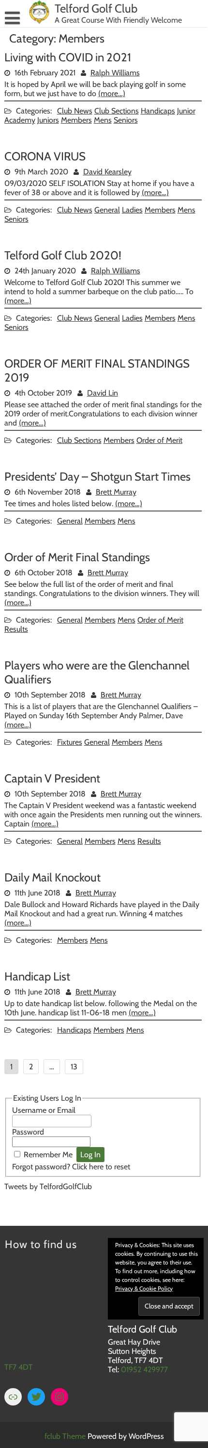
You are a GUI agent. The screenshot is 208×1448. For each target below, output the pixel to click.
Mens (103, 120)
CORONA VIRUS (45, 156)
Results (16, 629)
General (107, 209)
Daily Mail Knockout (52, 877)
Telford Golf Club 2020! (62, 255)
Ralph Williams (115, 72)
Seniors (126, 120)
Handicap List (37, 976)
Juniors (48, 120)
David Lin (102, 392)
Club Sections (116, 110)
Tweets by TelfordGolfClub (48, 1186)
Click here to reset (101, 1166)
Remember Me (48, 1154)
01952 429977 (144, 1369)
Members (76, 120)
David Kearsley (107, 171)
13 (74, 1066)
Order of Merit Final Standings (77, 557)
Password (28, 1131)
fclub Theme (66, 1436)
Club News (74, 110)
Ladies (132, 209)
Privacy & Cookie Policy (144, 1288)
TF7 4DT (18, 1367)
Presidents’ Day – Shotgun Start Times (97, 476)
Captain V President (52, 778)
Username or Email (43, 1110)
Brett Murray (116, 492)
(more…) (111, 93)
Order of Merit (159, 440)
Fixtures (69, 742)
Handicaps (158, 110)
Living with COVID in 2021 (67, 57)
